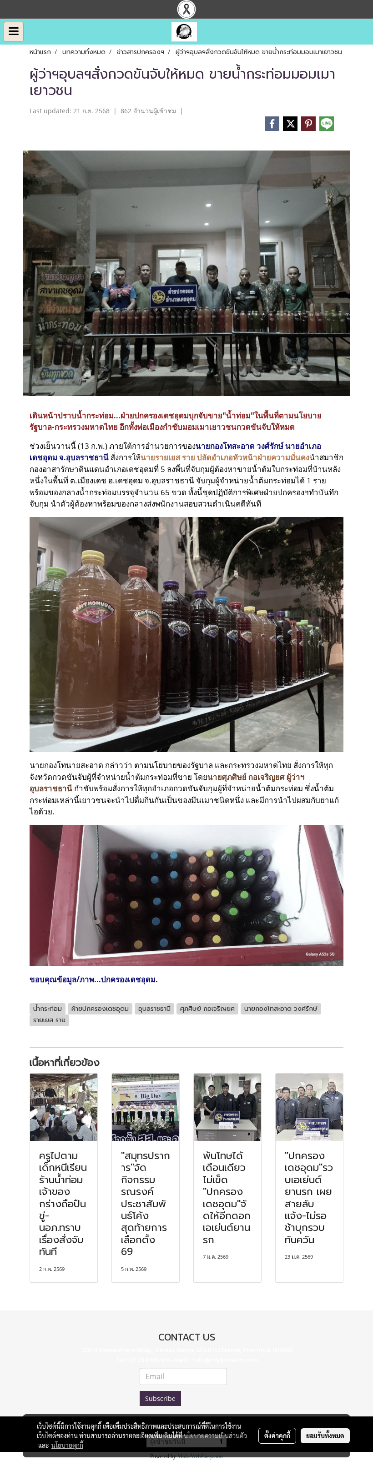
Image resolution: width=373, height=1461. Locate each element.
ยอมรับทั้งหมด (325, 1435)
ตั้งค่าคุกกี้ (277, 1435)
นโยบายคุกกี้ (67, 1445)
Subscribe (160, 1398)
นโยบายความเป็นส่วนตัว (215, 1435)
